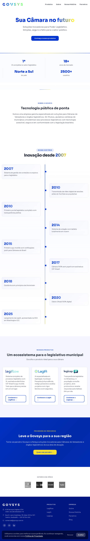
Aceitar (81, 535)
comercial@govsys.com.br (14, 520)
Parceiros (83, 4)
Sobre (58, 4)
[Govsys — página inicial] (13, 4)
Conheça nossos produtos (45, 38)
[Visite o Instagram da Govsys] (4, 525)
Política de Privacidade (34, 536)
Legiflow (50, 508)
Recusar (70, 535)
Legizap (50, 516)
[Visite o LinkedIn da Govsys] (14, 525)
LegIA (49, 512)
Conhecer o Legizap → (71, 399)
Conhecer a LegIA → (44, 399)
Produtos (49, 4)
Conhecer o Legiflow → (12, 399)
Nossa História (70, 4)
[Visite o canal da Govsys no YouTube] (9, 525)
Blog (70, 520)
